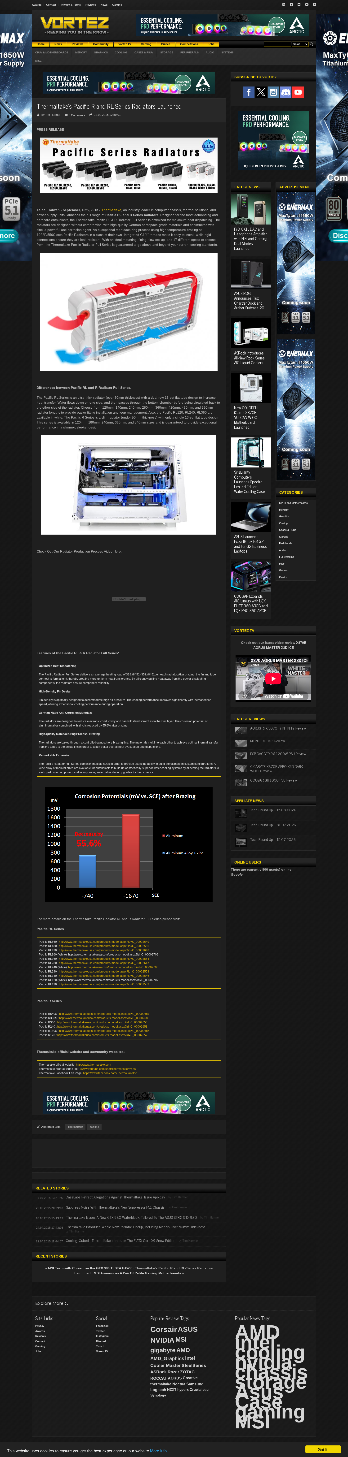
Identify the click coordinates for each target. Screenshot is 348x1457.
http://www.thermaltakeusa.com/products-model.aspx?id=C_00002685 (104, 1031)
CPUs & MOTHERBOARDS (51, 52)
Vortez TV (102, 1351)
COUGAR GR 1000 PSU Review (273, 780)
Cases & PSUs (287, 529)
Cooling (283, 523)
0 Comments (77, 115)
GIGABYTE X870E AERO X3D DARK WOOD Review (276, 768)
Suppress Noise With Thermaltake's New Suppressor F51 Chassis (115, 1207)
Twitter (100, 1331)
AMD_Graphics (167, 1358)
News (104, 4)
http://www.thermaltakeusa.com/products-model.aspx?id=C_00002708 (113, 967)
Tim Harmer (52, 115)
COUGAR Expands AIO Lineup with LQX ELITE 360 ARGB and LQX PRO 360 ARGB (251, 603)
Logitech (158, 1390)
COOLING (121, 52)
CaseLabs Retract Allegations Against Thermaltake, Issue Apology (115, 1197)
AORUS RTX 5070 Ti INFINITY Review (278, 728)
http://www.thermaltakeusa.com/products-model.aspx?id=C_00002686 (104, 1018)
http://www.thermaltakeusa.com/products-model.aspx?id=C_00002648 (104, 950)
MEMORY (81, 52)
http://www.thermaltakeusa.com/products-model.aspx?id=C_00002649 (104, 941)
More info (158, 1450)
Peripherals (285, 543)
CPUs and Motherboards (293, 503)
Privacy (39, 1325)
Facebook (102, 1325)
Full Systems (286, 556)
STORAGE (166, 52)
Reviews (90, 4)
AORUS (175, 1378)
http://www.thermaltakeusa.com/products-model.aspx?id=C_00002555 (104, 946)
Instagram (102, 1336)
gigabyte (162, 1350)
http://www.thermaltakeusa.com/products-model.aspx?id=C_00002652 (102, 1035)
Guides (283, 577)
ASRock (158, 1372)
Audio (282, 550)
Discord (101, 1341)
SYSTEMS (227, 52)
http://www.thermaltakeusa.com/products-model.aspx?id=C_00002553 (104, 971)
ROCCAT (158, 1378)
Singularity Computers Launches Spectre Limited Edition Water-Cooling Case (249, 482)
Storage (283, 536)
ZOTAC (187, 1372)
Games (283, 570)
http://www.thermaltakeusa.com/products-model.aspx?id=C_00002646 (104, 975)
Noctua (178, 1384)
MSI (181, 1339)
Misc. (282, 563)
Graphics (284, 516)
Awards (36, 4)
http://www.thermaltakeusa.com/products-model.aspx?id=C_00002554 (104, 958)
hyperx (183, 1390)
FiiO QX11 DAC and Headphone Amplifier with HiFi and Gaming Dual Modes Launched (250, 239)
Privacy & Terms (71, 4)
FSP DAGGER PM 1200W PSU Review (278, 753)
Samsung (195, 1384)
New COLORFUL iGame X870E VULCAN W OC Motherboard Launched (246, 417)
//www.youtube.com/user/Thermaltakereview (108, 1069)
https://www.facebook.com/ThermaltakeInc (110, 1073)
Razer (173, 1372)
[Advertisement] (129, 1153)
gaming (270, 1412)
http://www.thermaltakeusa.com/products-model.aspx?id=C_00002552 (104, 984)
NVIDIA (162, 1340)
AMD (183, 1350)
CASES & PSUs (143, 52)
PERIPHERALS (189, 52)
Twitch (100, 1346)
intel (190, 1358)
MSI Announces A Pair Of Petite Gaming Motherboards (137, 1273)
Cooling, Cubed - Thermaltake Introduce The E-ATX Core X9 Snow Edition (120, 1240)
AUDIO (210, 52)
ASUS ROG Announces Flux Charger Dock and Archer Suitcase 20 (249, 300)
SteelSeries (194, 1365)
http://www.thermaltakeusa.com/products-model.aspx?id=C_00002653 (102, 1026)
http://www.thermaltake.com (93, 1064)
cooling (94, 1126)
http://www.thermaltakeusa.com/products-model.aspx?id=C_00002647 (104, 963)
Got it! (323, 1449)
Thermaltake (111, 210)
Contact (51, 4)
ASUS (188, 1329)
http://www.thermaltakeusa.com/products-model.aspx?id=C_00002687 (104, 1014)
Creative (190, 1378)
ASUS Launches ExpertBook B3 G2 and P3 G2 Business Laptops (250, 543)
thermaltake (160, 1384)
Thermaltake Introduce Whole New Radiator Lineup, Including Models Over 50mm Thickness (135, 1227)
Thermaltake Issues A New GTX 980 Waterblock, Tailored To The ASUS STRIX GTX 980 (131, 1217)
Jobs (38, 1351)
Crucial (195, 1390)
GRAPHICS (101, 52)
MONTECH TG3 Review (267, 741)
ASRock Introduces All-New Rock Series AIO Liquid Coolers (249, 358)
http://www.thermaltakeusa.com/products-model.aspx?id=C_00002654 (102, 1022)
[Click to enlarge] (129, 139)
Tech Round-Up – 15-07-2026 (273, 839)
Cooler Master (165, 1365)
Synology (158, 1395)
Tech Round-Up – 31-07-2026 (273, 824)
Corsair (163, 1329)
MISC (38, 60)
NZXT (171, 1390)
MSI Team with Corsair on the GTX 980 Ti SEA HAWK (90, 1268)
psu (205, 1390)
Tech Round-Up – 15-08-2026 (273, 810)
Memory (284, 509)
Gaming (117, 4)
